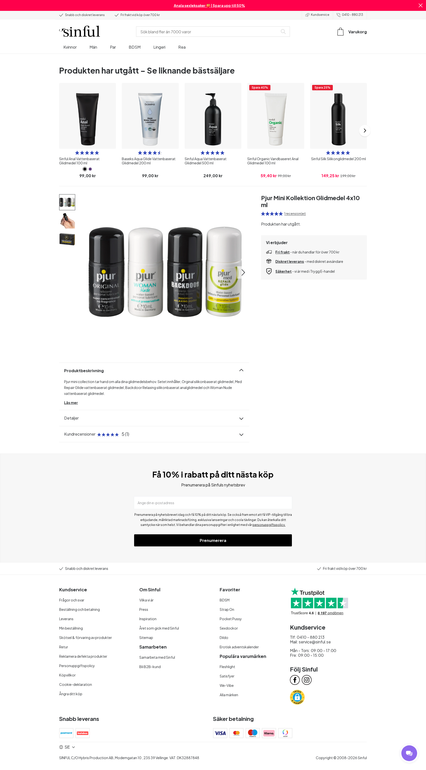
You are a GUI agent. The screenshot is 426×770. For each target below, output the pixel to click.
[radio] (77, 153)
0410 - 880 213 (352, 15)
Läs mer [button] (71, 402)
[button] (421, 5)
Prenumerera (213, 540)
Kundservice (320, 15)
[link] (85, 169)
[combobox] (208, 32)
